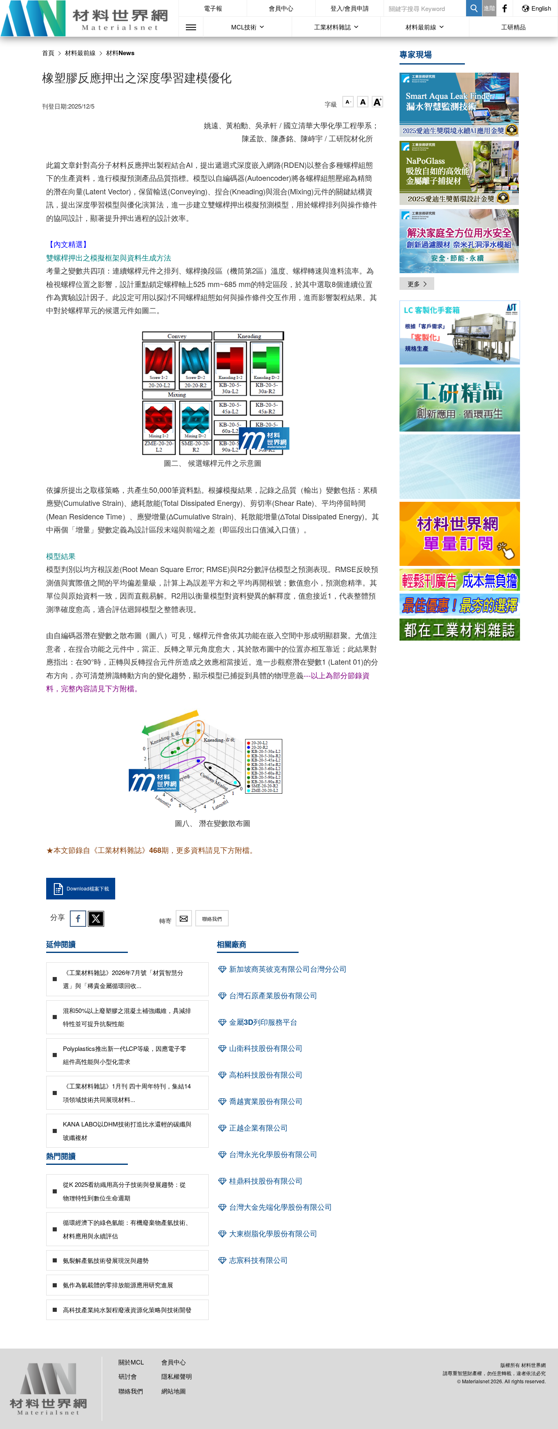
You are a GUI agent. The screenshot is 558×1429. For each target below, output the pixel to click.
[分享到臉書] (78, 918)
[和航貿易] (460, 332)
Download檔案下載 (88, 888)
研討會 (127, 1376)
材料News (120, 52)
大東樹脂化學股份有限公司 (272, 1233)
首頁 (48, 52)
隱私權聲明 (176, 1376)
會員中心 (281, 8)
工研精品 (513, 26)
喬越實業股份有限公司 (265, 1101)
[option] (460, 333)
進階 (489, 8)
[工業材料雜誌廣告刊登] (460, 605)
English (541, 8)
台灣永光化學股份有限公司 (272, 1154)
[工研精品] (460, 399)
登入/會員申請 (349, 8)
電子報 (213, 8)
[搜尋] (474, 8)
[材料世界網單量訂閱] (460, 534)
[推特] (96, 918)
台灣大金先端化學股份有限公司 (279, 1207)
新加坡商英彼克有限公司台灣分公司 (287, 969)
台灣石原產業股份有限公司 (272, 995)
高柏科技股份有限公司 (265, 1074)
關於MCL (131, 1362)
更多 (414, 283)
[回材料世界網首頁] (89, 18)
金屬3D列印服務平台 (262, 1022)
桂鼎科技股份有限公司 (265, 1180)
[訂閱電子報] (460, 466)
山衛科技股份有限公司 (265, 1048)
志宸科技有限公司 (257, 1260)
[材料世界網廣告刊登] (460, 580)
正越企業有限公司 (257, 1127)
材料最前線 (80, 52)
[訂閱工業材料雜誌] (460, 630)
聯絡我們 (212, 918)
